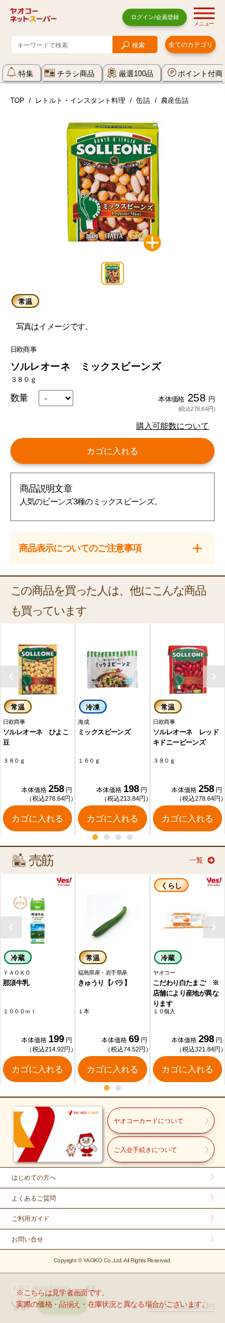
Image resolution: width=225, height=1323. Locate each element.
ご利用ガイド (31, 1218)
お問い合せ (27, 1239)
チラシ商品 (76, 73)
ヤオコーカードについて (148, 1120)
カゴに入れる (112, 451)
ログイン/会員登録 (155, 17)
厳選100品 (136, 73)
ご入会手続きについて (145, 1149)
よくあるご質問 (34, 1198)
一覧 (196, 860)
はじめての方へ (34, 1177)
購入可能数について (172, 425)
